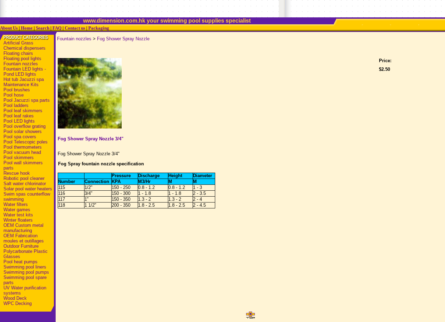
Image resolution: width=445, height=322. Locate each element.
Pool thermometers (22, 147)
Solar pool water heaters (27, 188)
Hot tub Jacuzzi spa (23, 79)
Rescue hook (16, 173)
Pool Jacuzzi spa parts (26, 100)
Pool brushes (16, 89)
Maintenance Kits (21, 84)
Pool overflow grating (24, 126)
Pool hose (13, 95)
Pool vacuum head (22, 152)
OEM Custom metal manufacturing (23, 228)
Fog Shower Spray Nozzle (123, 38)
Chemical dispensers (24, 48)
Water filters (15, 204)
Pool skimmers (18, 157)
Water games (16, 209)
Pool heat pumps (20, 261)
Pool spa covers (19, 136)
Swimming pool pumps (26, 272)
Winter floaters (18, 220)
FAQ (57, 28)
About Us (9, 28)
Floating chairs (18, 53)
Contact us (75, 28)
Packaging (98, 28)
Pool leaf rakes (18, 115)
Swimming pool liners (24, 267)
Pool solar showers (22, 131)
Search (42, 28)
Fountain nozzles (20, 63)
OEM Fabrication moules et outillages (23, 238)
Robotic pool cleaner (23, 178)
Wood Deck (15, 298)
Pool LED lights (19, 121)
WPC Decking (17, 303)
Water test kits (18, 214)
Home (27, 28)
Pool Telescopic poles (25, 142)
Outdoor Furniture (21, 246)
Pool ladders (16, 105)
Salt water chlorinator (24, 183)
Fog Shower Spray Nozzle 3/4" (90, 138)
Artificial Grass (18, 43)
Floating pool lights (22, 58)
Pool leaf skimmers (22, 110)
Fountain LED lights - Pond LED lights (24, 71)
